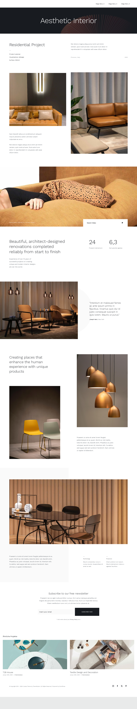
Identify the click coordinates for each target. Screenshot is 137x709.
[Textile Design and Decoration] (102, 654)
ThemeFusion (36, 686)
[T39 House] (35, 654)
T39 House (8, 672)
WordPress (62, 686)
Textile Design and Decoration (84, 672)
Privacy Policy (73, 619)
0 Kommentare (18, 675)
